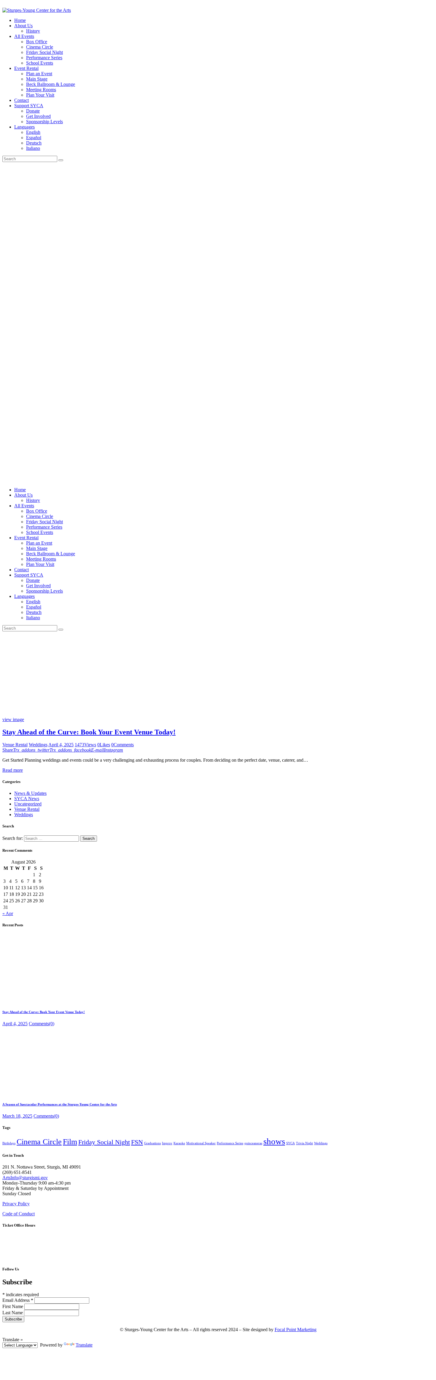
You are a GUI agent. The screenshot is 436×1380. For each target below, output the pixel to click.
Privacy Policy (16, 1203)
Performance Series (230, 1143)
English (33, 132)
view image (13, 719)
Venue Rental (15, 744)
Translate (84, 1344)
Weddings (38, 744)
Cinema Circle (39, 1141)
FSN (137, 1142)
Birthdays (8, 1143)
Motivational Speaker (201, 1143)
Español (33, 137)
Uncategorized (28, 803)
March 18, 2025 (17, 1116)
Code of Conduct (18, 1213)
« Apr (7, 913)
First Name (13, 1306)
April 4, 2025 (61, 744)
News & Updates (30, 793)
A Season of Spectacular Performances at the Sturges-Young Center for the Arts (59, 1104)
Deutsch (34, 142)
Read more (12, 770)
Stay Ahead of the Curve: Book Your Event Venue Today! (89, 732)
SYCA (290, 1143)
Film (70, 1141)
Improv (167, 1143)
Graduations (152, 1143)
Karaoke (179, 1143)
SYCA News (26, 798)
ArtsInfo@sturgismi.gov (25, 1177)
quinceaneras (253, 1143)
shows (274, 1141)
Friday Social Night (104, 1142)
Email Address (17, 1300)
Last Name (13, 1312)
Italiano (33, 148)
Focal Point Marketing (295, 1329)
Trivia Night (304, 1143)
